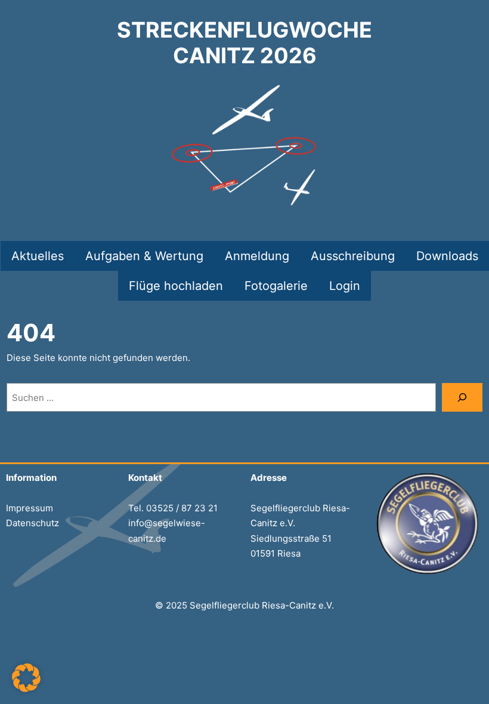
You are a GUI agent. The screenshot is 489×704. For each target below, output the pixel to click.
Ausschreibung (353, 256)
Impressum (29, 508)
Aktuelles (37, 256)
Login (344, 286)
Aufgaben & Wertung (144, 256)
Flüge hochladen (176, 286)
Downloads (447, 256)
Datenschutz (32, 523)
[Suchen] (462, 397)
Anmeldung (257, 256)
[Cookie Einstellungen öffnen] (26, 688)
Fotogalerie (276, 286)
